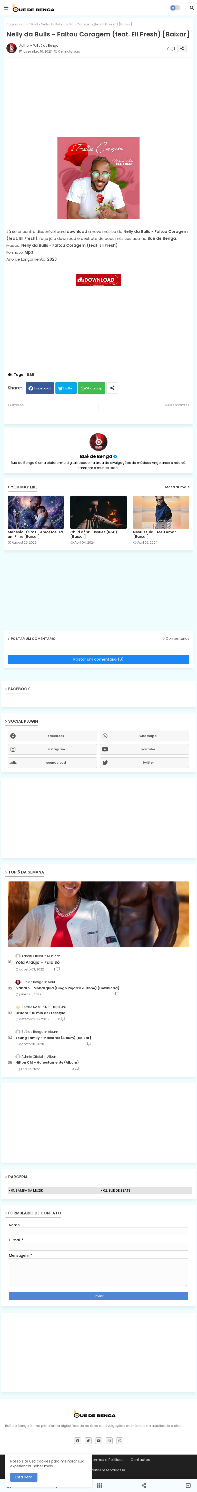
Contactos (140, 1459)
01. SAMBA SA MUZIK (27, 1190)
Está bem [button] (23, 1477)
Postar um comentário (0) (98, 659)
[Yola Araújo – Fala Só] (98, 914)
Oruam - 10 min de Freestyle (40, 1013)
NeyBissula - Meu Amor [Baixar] (154, 534)
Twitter (68, 388)
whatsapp (148, 736)
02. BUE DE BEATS (117, 1190)
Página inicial (17, 24)
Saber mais (43, 1466)
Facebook (42, 388)
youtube (148, 749)
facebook (56, 736)
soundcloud (56, 762)
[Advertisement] (98, 818)
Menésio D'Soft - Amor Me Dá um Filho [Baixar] (35, 534)
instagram (56, 749)
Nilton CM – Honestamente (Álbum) (47, 1062)
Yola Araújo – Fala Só (37, 962)
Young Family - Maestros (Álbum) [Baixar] (53, 1038)
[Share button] (112, 388)
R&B (34, 24)
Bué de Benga (96, 456)
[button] (192, 8)
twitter (148, 762)
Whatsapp (93, 388)
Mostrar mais (177, 487)
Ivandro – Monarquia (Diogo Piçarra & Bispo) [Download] (67, 988)
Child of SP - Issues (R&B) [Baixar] (93, 534)
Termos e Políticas (106, 1459)
